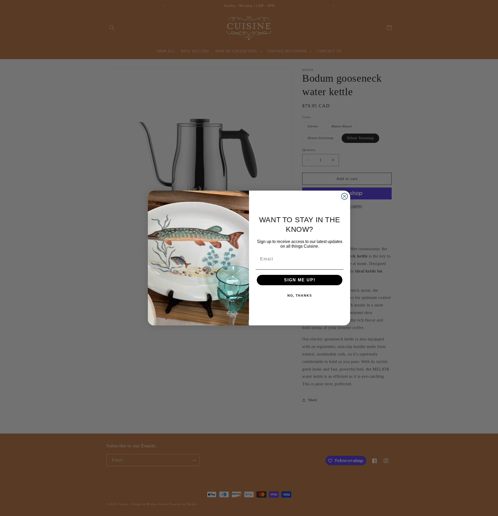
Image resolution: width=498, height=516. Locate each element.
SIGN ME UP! (299, 280)
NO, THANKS (299, 295)
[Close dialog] (344, 196)
